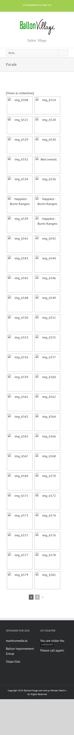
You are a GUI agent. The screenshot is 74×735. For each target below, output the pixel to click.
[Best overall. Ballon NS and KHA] (47, 165)
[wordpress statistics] (47, 645)
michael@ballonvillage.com (37, 4)
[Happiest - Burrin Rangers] (20, 204)
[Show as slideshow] (20, 93)
